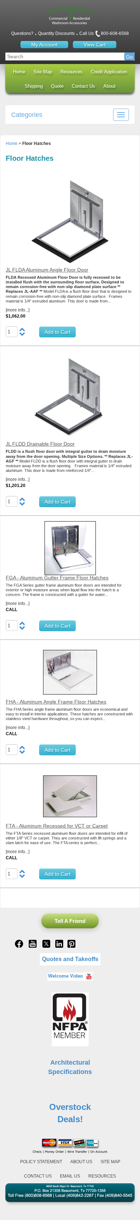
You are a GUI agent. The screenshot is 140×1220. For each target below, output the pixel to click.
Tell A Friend (70, 921)
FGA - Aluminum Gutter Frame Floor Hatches (57, 578)
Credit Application (109, 71)
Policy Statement (41, 1161)
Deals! (70, 1119)
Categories (26, 114)
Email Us (70, 1176)
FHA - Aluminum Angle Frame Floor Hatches (56, 702)
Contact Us (83, 86)
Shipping (34, 86)
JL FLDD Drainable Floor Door (40, 444)
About (109, 86)
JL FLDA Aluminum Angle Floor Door (47, 270)
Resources (71, 71)
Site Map (42, 71)
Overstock (70, 1107)
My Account (44, 44)
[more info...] (17, 310)
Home (19, 71)
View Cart (95, 44)
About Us (81, 1161)
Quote (57, 86)
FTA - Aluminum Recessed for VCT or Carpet (57, 826)
